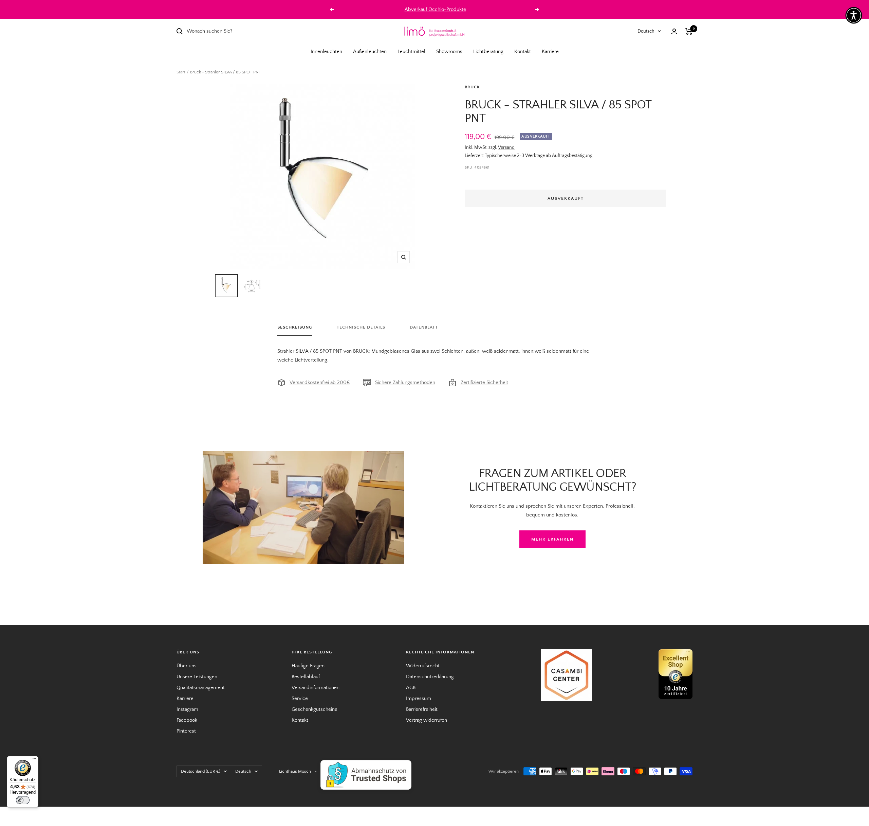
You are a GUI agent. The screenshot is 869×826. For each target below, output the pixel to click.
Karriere (550, 51)
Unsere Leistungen (197, 677)
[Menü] (34, 760)
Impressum (418, 698)
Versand (506, 147)
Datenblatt (424, 327)
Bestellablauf (306, 677)
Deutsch (645, 31)
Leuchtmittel (411, 51)
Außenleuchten (370, 51)
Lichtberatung (488, 51)
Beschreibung (294, 327)
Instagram (187, 709)
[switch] (23, 800)
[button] (853, 15)
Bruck (472, 87)
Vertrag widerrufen (426, 720)
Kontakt (522, 51)
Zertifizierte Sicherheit (484, 382)
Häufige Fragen (308, 666)
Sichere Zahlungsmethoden (405, 382)
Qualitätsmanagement (201, 687)
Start (181, 72)
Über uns (187, 666)
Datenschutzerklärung (430, 677)
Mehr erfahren (552, 539)
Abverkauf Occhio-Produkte (435, 9)
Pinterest (186, 731)
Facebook (187, 720)
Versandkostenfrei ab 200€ (320, 382)
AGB (410, 687)
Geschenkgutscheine (314, 709)
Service (300, 698)
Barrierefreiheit (422, 709)
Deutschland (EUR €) (200, 771)
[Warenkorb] (688, 31)
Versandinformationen (315, 687)
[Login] (674, 31)
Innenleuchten (326, 51)
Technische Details (361, 327)
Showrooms (449, 51)
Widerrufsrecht (423, 666)
